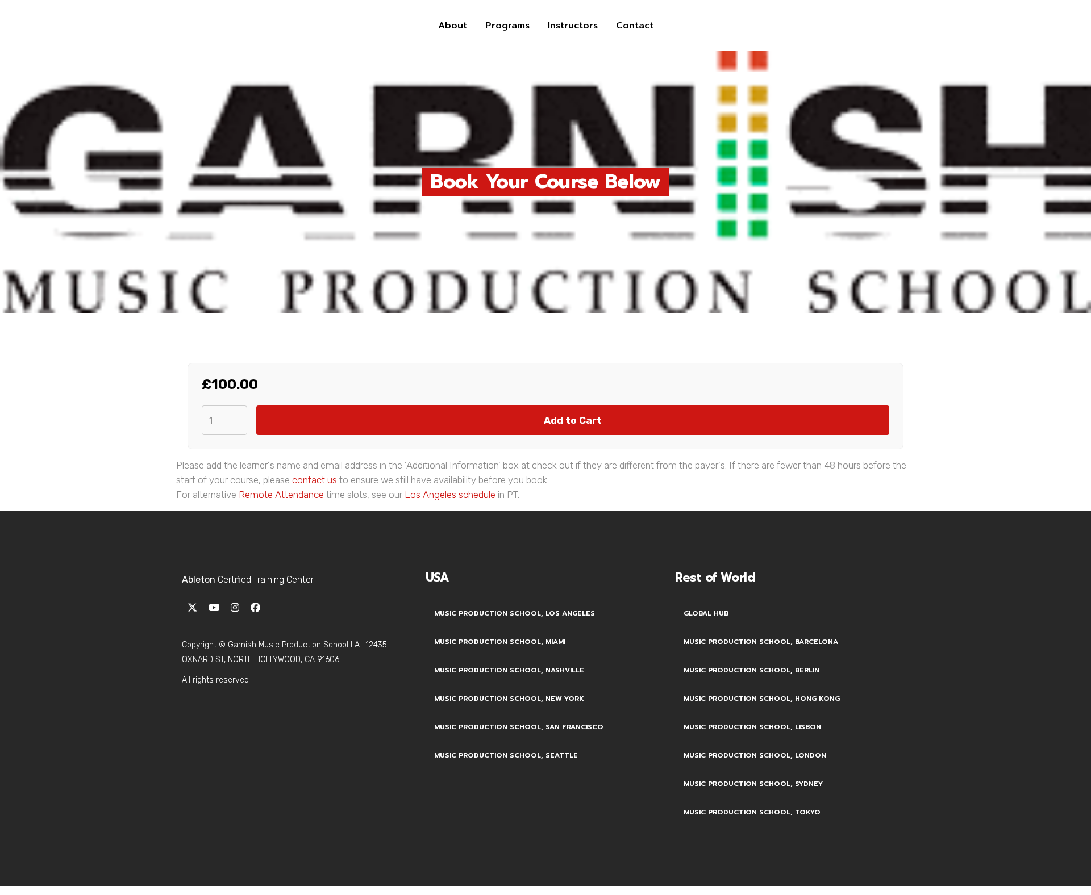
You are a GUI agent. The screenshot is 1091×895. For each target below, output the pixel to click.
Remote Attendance (281, 494)
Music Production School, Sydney (753, 784)
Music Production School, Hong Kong (762, 698)
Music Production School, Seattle (506, 755)
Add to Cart (573, 420)
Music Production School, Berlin (751, 670)
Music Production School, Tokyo (752, 812)
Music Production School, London (755, 755)
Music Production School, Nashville (509, 670)
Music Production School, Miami (499, 642)
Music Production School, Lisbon (752, 727)
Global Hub (706, 613)
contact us (314, 480)
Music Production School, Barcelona (761, 642)
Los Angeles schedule (450, 494)
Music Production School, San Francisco (518, 727)
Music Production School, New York (509, 698)
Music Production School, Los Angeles (514, 613)
